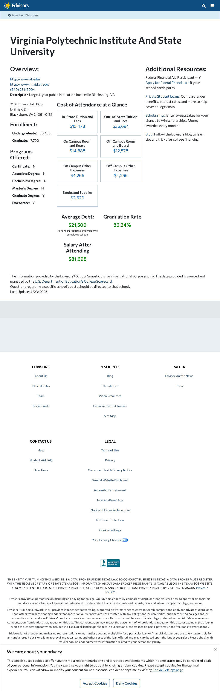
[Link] (110, 562)
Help (41, 450)
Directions (41, 470)
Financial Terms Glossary (110, 406)
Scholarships (155, 115)
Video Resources (110, 396)
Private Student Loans (162, 96)
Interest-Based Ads (110, 500)
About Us (41, 376)
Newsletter (110, 386)
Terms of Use (110, 450)
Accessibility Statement (110, 490)
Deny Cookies (126, 683)
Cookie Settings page (168, 670)
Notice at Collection (110, 520)
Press (179, 386)
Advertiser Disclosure (25, 15)
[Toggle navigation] (212, 5)
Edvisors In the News (179, 376)
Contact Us (41, 441)
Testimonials (40, 406)
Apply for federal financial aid (167, 82)
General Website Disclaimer (110, 480)
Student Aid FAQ (40, 460)
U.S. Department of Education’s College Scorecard (73, 281)
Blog (110, 376)
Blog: (149, 134)
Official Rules (41, 386)
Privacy (110, 460)
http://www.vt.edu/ (25, 79)
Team (40, 396)
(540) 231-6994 (22, 89)
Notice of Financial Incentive (110, 510)
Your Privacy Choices (106, 540)
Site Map (110, 416)
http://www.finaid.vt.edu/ (30, 84)
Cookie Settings (110, 530)
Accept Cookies (95, 683)
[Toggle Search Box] (203, 5)
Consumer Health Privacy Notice (110, 470)
